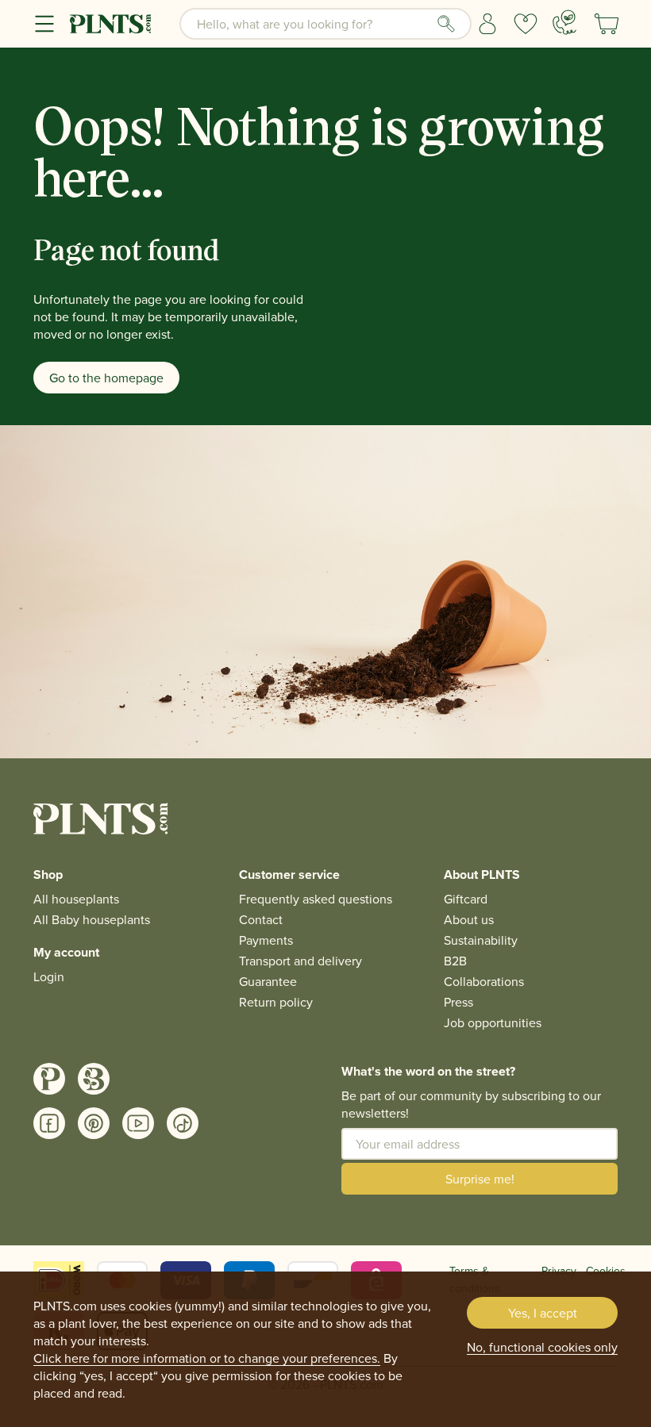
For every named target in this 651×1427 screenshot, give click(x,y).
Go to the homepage (106, 377)
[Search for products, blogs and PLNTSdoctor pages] (446, 24)
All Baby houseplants (91, 919)
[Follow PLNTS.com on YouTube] (138, 1123)
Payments (266, 940)
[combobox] (325, 24)
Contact (261, 919)
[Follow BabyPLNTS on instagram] (94, 1079)
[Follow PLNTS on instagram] (49, 1079)
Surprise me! (479, 1178)
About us (469, 919)
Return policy (276, 1002)
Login (48, 976)
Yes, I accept (542, 1313)
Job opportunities (492, 1022)
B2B (455, 960)
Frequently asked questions (315, 898)
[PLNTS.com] (110, 23)
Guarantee (268, 981)
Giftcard (465, 898)
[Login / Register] (487, 24)
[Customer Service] (564, 22)
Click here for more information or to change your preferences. (206, 1358)
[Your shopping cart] (606, 24)
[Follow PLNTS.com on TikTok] (182, 1123)
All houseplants (76, 898)
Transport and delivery (300, 960)
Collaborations (484, 981)
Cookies (606, 1271)
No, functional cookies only (542, 1347)
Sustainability (481, 940)
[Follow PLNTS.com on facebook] (49, 1123)
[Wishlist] (525, 24)
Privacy (558, 1271)
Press (458, 1002)
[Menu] (44, 24)
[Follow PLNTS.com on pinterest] (94, 1123)
